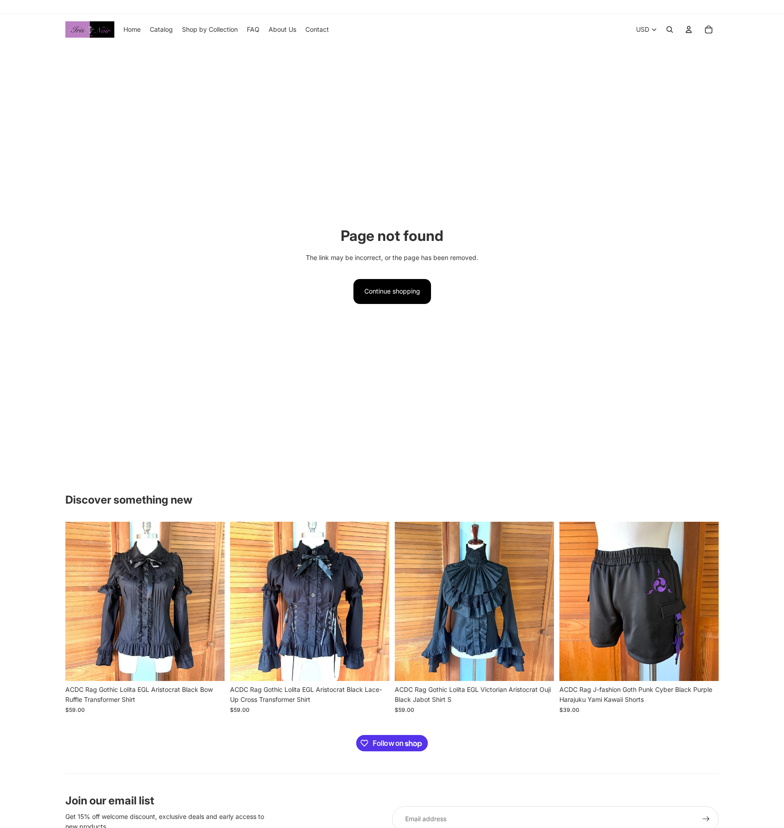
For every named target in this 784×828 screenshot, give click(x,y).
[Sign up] (706, 819)
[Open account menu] (689, 29)
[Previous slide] (79, 601)
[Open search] (670, 29)
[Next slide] (211, 601)
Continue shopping (392, 291)
